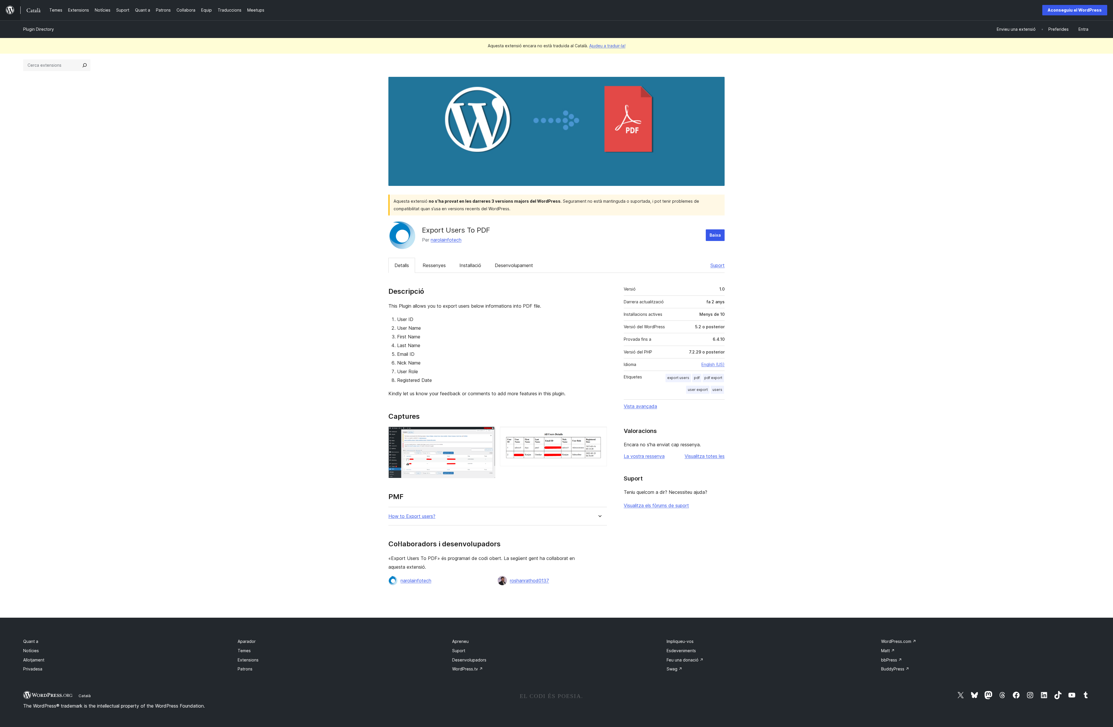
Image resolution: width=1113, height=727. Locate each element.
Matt (888, 650)
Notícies (31, 650)
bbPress (891, 659)
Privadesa (32, 668)
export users (678, 378)
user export (698, 389)
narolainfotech (446, 240)
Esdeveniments (681, 650)
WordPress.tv (467, 668)
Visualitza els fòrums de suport (656, 505)
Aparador (247, 641)
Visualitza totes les (705, 456)
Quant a (30, 641)
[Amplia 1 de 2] (487, 434)
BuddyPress (895, 668)
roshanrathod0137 (529, 580)
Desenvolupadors (469, 659)
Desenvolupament (514, 265)
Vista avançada (640, 406)
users (717, 389)
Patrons (245, 668)
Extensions (248, 659)
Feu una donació (685, 659)
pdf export (713, 378)
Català (85, 695)
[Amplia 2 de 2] (599, 434)
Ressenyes (434, 265)
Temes (244, 650)
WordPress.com (898, 641)
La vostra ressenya (644, 456)
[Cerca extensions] (84, 65)
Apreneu (460, 641)
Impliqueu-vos (680, 641)
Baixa (715, 235)
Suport (717, 265)
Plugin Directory (38, 29)
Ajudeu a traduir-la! (607, 45)
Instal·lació (470, 265)
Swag (674, 668)
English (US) (713, 364)
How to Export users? (411, 516)
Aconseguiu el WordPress (1075, 10)
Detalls (401, 265)
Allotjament (33, 659)
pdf (697, 378)
